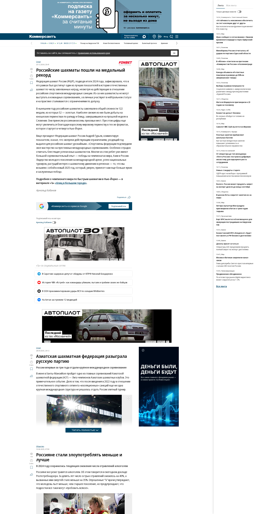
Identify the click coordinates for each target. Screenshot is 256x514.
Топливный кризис (131, 43)
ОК (174, 53)
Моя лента (231, 5)
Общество (40, 448)
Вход (166, 36)
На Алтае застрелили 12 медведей (59, 299)
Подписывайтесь (118, 206)
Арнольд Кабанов (44, 222)
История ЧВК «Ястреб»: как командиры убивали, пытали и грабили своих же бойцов (84, 282)
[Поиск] (171, 37)
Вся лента (221, 286)
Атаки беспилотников (111, 43)
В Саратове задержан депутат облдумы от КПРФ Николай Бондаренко (77, 273)
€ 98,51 (51, 43)
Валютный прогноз (149, 43)
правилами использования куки (94, 52)
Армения (164, 43)
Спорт (38, 61)
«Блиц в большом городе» (71, 183)
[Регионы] (154, 37)
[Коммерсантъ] (42, 36)
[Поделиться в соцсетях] (31, 89)
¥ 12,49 (59, 43)
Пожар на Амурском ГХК (89, 43)
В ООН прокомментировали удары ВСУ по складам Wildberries (73, 291)
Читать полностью (83, 430)
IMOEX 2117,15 (69, 43)
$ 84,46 (43, 43)
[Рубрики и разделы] (177, 37)
